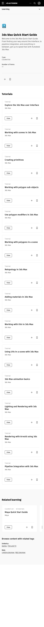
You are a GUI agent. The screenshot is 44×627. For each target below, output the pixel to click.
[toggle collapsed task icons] (30, 3)
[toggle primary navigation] (4, 3)
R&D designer (20, 552)
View (8, 118)
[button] (22, 10)
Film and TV (12, 546)
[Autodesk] (12, 3)
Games (4, 546)
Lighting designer (8, 552)
